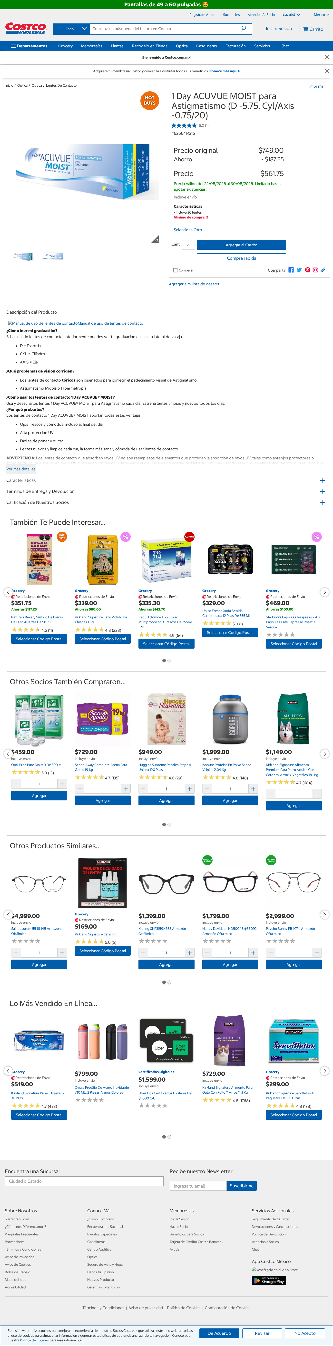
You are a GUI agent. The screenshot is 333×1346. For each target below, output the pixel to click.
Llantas (117, 45)
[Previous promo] (8, 592)
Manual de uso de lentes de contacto (110, 323)
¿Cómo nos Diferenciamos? (25, 1226)
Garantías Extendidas (103, 1287)
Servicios (262, 45)
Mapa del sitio (15, 1279)
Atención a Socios (265, 1242)
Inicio (9, 85)
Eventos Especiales (102, 1234)
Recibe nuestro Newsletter (201, 1171)
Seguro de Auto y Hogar (105, 1264)
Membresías (91, 45)
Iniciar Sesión (279, 28)
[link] (291, 270)
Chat (285, 45)
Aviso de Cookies (18, 1264)
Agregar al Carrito (241, 244)
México (319, 14)
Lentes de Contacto (61, 85)
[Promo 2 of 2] (169, 661)
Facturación (235, 45)
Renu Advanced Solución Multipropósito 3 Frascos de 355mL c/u (165, 622)
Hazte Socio (179, 1226)
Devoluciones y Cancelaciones (275, 1226)
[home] (26, 28)
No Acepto (305, 1333)
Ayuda (174, 1249)
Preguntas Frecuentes (22, 1234)
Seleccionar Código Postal (39, 638)
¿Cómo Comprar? (100, 1219)
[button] (246, 28)
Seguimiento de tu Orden (271, 1219)
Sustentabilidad (17, 1219)
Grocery (65, 45)
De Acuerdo (219, 1333)
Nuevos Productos (101, 1279)
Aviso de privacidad (145, 1307)
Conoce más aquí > (224, 71)
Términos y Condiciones (23, 1249)
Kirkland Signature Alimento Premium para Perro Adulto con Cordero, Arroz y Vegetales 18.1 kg (292, 770)
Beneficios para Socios (187, 1234)
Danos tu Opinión (100, 1272)
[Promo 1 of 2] (164, 661)
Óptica (182, 45)
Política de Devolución (269, 1234)
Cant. (176, 244)
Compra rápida (241, 258)
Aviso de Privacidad (20, 1257)
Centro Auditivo (99, 1249)
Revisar (262, 1333)
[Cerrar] (327, 57)
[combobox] (71, 28)
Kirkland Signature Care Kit (95, 934)
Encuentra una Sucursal (32, 1171)
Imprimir (316, 86)
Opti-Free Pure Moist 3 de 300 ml (36, 765)
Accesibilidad (15, 1287)
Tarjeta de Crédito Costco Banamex (196, 1242)
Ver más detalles (21, 468)
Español (289, 14)
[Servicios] (271, 45)
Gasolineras (206, 45)
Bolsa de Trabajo (17, 1272)
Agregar (39, 795)
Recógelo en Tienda (149, 45)
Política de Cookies (34, 1340)
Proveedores (15, 1242)
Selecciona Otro (188, 229)
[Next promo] (324, 592)
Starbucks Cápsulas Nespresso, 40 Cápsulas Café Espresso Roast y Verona (293, 622)
